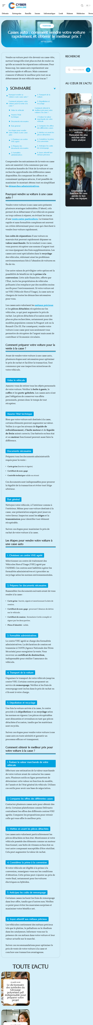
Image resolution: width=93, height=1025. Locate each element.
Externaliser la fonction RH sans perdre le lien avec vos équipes (78, 194)
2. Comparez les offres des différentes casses (45, 127)
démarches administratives (24, 186)
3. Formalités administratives (16, 154)
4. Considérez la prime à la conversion (45, 140)
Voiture (47, 26)
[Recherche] (82, 5)
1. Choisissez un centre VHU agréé (19, 140)
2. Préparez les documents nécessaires (19, 147)
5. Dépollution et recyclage (43, 102)
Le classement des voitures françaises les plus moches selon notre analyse (78, 134)
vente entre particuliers (25, 219)
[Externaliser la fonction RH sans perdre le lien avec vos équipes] (78, 179)
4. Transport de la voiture (43, 96)
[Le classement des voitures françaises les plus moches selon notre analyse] (78, 120)
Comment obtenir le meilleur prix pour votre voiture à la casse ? (44, 110)
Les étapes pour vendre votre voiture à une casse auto (18, 132)
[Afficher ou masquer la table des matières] (43, 88)
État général (15, 126)
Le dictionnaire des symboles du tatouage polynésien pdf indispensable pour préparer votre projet (15, 992)
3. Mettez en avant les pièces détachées (45, 133)
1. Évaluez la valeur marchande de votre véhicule (45, 119)
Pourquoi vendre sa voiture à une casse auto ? (18, 96)
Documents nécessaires (20, 121)
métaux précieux (44, 305)
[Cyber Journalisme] (17, 5)
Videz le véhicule (17, 110)
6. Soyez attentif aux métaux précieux (44, 153)
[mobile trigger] (4, 5)
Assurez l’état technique (16, 116)
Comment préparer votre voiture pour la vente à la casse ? (18, 103)
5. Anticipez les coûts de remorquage (45, 147)
